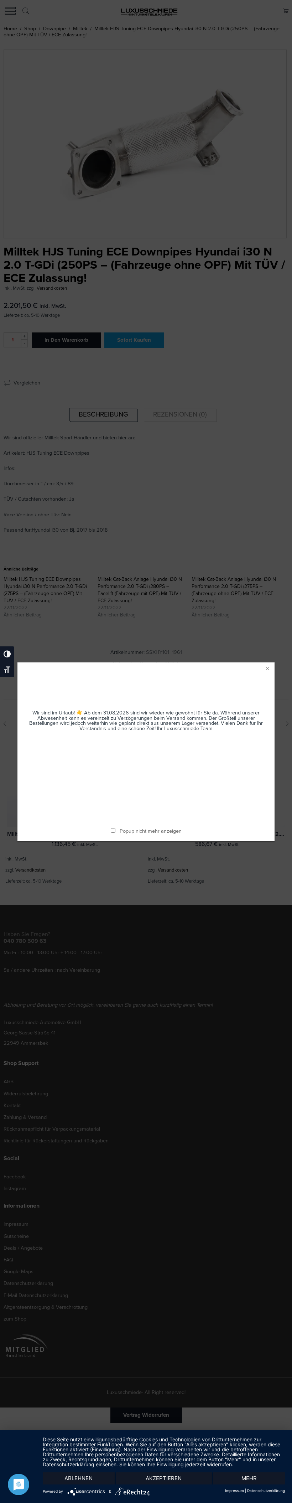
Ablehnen (78, 1478)
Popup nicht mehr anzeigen (151, 831)
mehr (249, 1478)
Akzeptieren (164, 1478)
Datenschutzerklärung (266, 1490)
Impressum (234, 1490)
